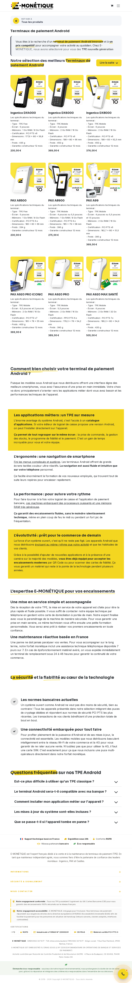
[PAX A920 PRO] (66, 274)
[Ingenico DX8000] (104, 92)
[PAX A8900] (66, 180)
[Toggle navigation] (118, 5)
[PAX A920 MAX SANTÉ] (104, 274)
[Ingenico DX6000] (66, 92)
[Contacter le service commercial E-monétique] (123, 974)
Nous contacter (21, 891)
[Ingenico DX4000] (28, 92)
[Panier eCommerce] (112, 5)
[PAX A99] (104, 180)
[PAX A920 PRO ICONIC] (28, 274)
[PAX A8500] (28, 180)
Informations (19, 872)
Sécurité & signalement (26, 881)
